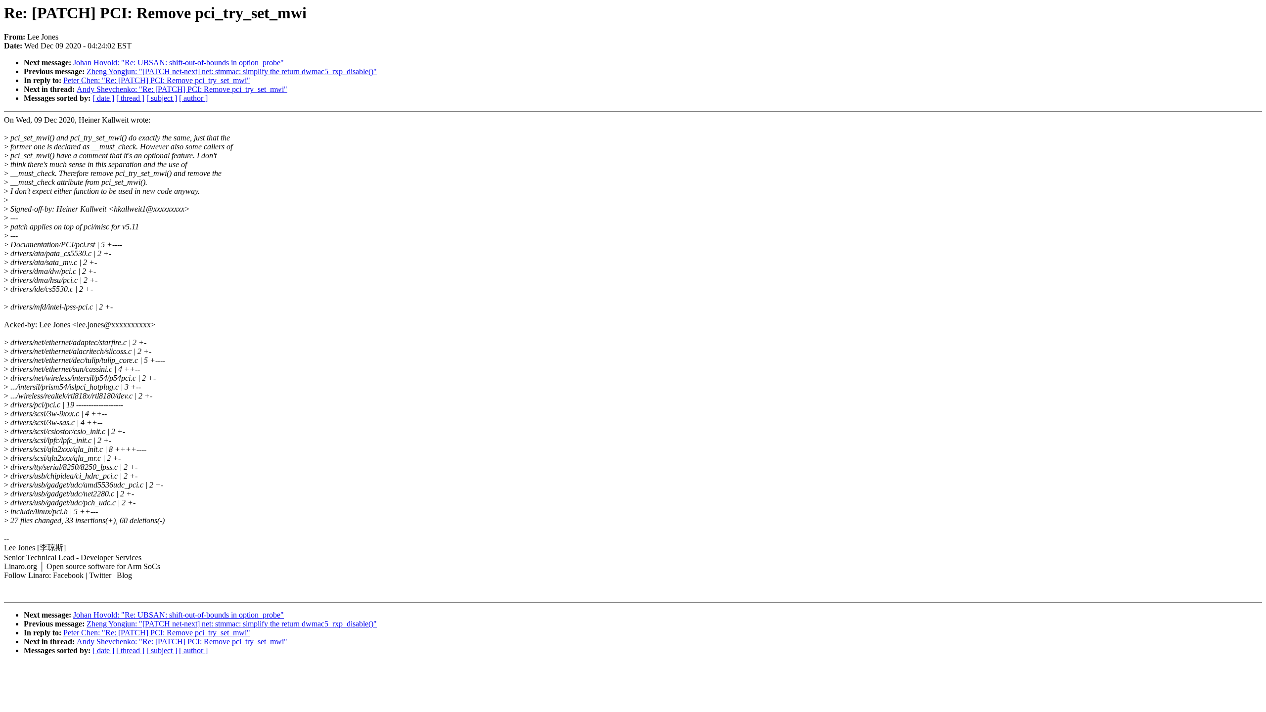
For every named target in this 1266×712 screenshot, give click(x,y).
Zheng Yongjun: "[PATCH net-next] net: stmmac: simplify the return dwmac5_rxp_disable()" (232, 71)
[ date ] (103, 98)
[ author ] (193, 98)
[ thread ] (130, 98)
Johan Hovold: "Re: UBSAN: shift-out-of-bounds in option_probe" (178, 62)
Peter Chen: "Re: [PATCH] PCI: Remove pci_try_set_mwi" (156, 80)
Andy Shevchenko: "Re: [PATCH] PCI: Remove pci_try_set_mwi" (182, 89)
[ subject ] (161, 98)
